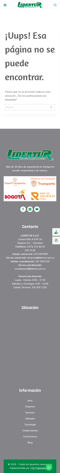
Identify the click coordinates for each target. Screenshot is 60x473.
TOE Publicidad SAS (41, 468)
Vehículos (30, 418)
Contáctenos (30, 436)
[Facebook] (23, 209)
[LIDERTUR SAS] (30, 4)
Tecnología (30, 424)
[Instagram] (30, 209)
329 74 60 (30, 250)
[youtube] (37, 209)
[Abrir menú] (5, 5)
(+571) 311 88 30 (35, 246)
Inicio (30, 400)
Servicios (30, 412)
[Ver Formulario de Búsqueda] (55, 5)
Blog (30, 442)
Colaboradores (30, 430)
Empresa (30, 406)
